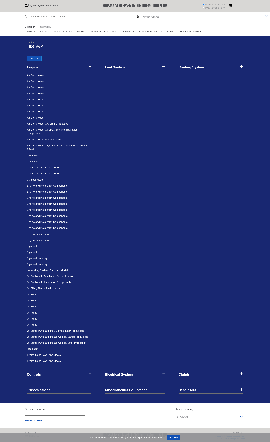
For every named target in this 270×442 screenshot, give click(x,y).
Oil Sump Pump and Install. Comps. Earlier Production (57, 336)
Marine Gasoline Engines (104, 31)
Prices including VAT (215, 4)
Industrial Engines (190, 31)
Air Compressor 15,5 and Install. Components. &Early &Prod (57, 147)
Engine (30, 42)
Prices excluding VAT (216, 7)
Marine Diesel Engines (37, 31)
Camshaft (32, 155)
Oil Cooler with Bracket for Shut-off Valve (50, 276)
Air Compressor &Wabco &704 (44, 139)
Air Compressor (35, 75)
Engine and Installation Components (47, 185)
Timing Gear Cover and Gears (44, 355)
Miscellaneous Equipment (126, 389)
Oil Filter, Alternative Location (43, 288)
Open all (34, 58)
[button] (39, 31)
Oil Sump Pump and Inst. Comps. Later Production (55, 330)
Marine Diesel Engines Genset (70, 31)
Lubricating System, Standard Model (47, 270)
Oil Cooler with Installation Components (49, 282)
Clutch (183, 374)
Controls (34, 374)
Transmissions (38, 389)
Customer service (35, 409)
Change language (184, 409)
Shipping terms (33, 420)
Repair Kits (187, 389)
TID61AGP (35, 46)
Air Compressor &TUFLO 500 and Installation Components (52, 131)
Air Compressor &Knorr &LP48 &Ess (47, 123)
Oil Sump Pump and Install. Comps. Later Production (56, 342)
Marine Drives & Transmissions (140, 31)
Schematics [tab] (30, 27)
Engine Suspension (38, 234)
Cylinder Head (35, 179)
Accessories (168, 31)
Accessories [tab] (45, 27)
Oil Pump (32, 294)
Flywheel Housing (37, 258)
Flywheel (32, 246)
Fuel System (115, 67)
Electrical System (119, 374)
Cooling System (191, 67)
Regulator (32, 348)
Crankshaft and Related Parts (43, 167)
